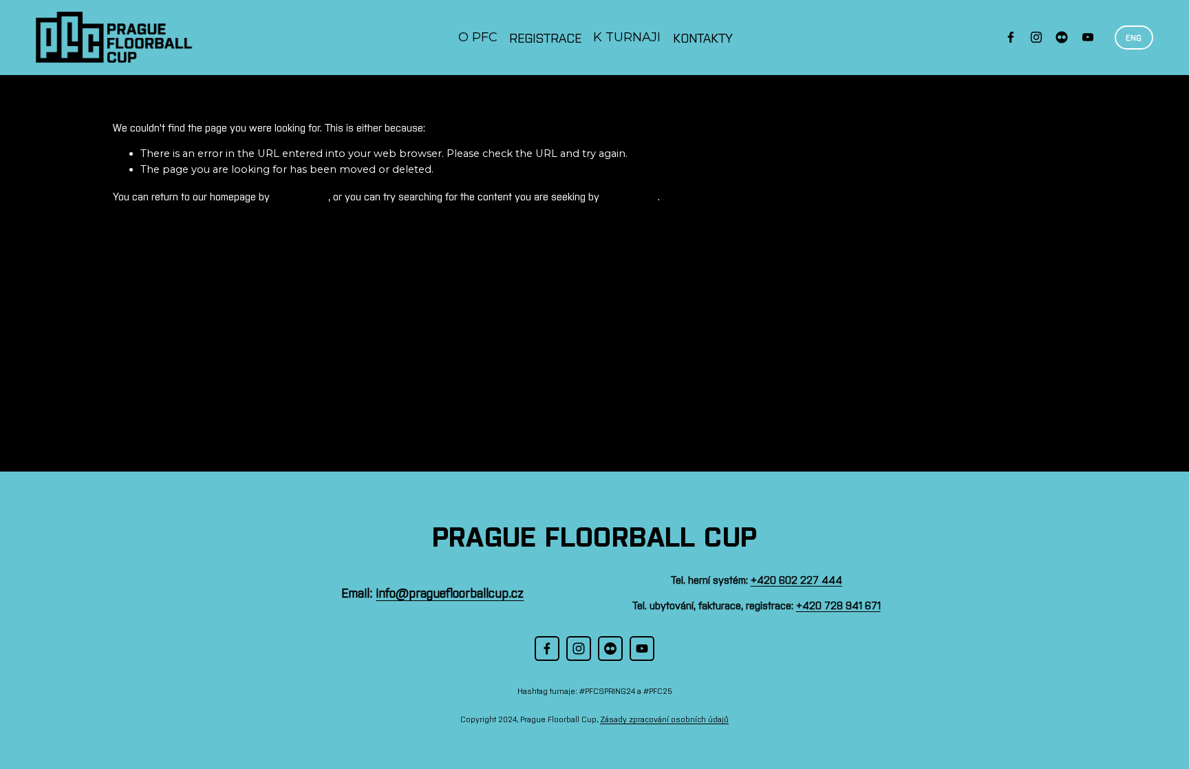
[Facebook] (1011, 37)
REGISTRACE (545, 37)
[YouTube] (1088, 37)
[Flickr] (1062, 37)
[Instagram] (1036, 37)
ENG (1134, 37)
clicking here (300, 195)
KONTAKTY (703, 37)
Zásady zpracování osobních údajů (664, 719)
